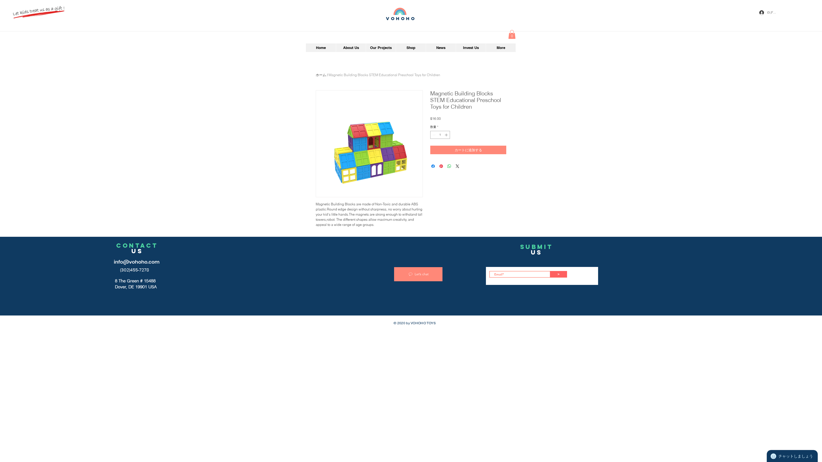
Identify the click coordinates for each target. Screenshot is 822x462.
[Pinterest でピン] (441, 166)
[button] (512, 34)
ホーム (321, 75)
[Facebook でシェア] (433, 166)
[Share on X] (457, 166)
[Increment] (446, 135)
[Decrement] (433, 135)
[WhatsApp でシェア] (449, 166)
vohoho (401, 18)
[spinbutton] (440, 135)
